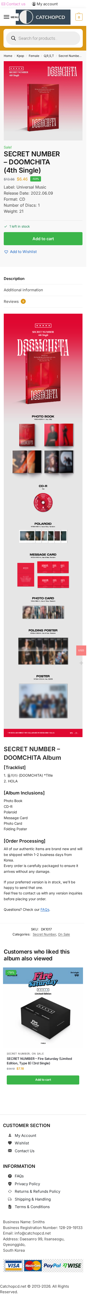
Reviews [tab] (14, 301)
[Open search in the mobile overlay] (43, 38)
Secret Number (69, 56)
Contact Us (24, 1150)
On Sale (64, 934)
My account (47, 4)
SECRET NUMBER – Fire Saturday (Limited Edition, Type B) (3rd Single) (39, 1061)
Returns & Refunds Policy (37, 1191)
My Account (25, 1135)
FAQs (44, 909)
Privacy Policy (27, 1183)
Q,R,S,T (49, 56)
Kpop (20, 56)
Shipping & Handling (33, 1199)
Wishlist (22, 1143)
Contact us (15, 4)
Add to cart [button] (43, 1079)
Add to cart (43, 238)
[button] (78, 17)
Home (8, 56)
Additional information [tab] (23, 289)
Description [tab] (14, 278)
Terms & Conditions (32, 1206)
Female (34, 56)
